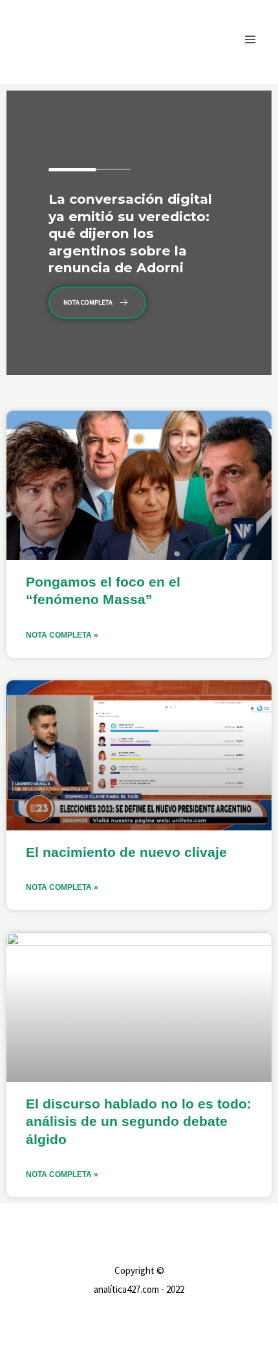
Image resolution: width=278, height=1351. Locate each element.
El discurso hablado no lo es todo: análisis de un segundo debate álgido (138, 1121)
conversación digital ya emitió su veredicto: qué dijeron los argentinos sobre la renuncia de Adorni (130, 233)
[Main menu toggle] (251, 39)
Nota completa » (62, 635)
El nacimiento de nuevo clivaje (126, 852)
